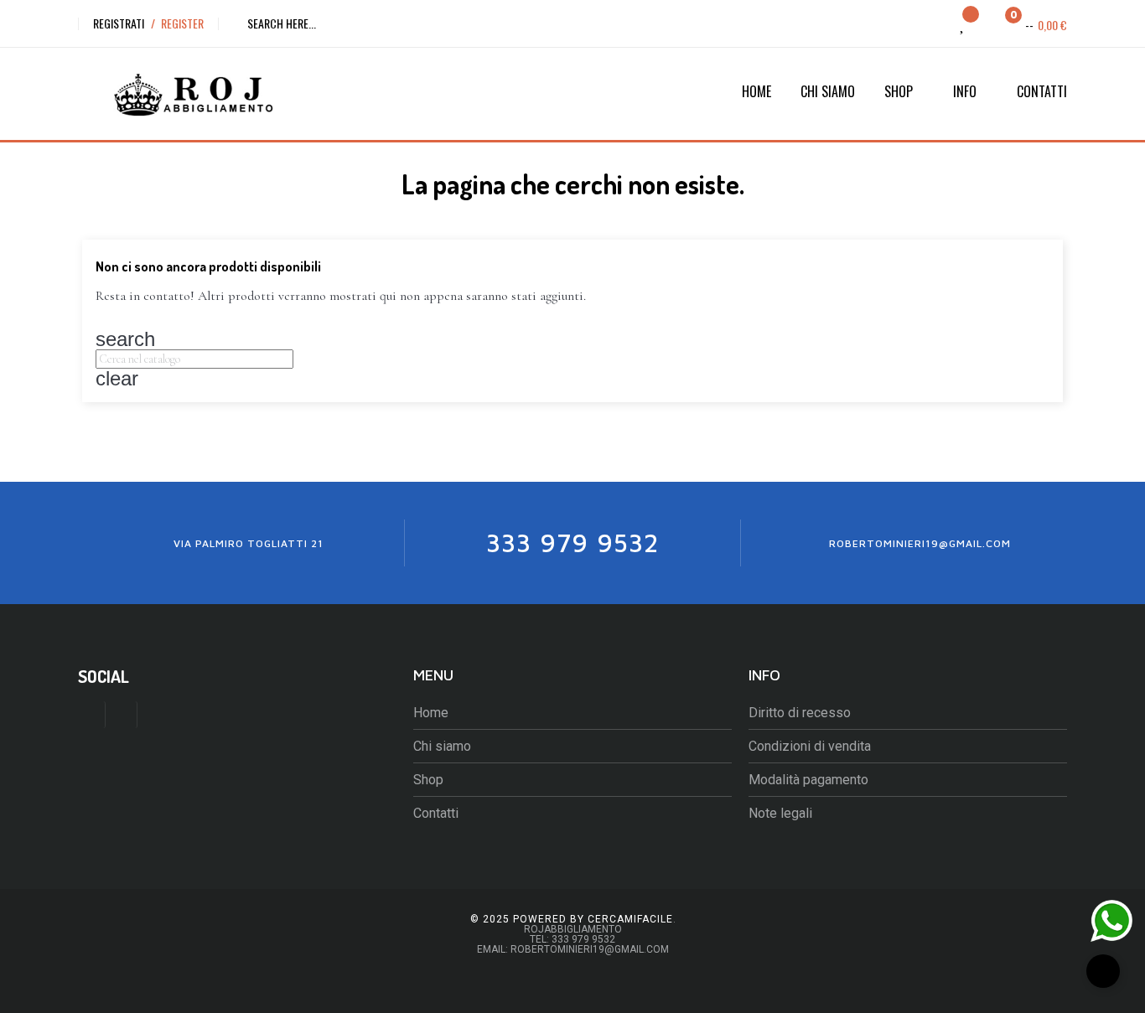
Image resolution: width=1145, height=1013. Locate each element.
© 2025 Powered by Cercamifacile (571, 919)
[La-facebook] (92, 714)
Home (430, 713)
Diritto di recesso (800, 713)
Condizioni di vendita (810, 746)
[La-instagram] (123, 714)
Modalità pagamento (808, 780)
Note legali (780, 813)
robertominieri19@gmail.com (920, 543)
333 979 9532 (572, 542)
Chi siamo (442, 746)
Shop (428, 780)
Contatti (436, 813)
